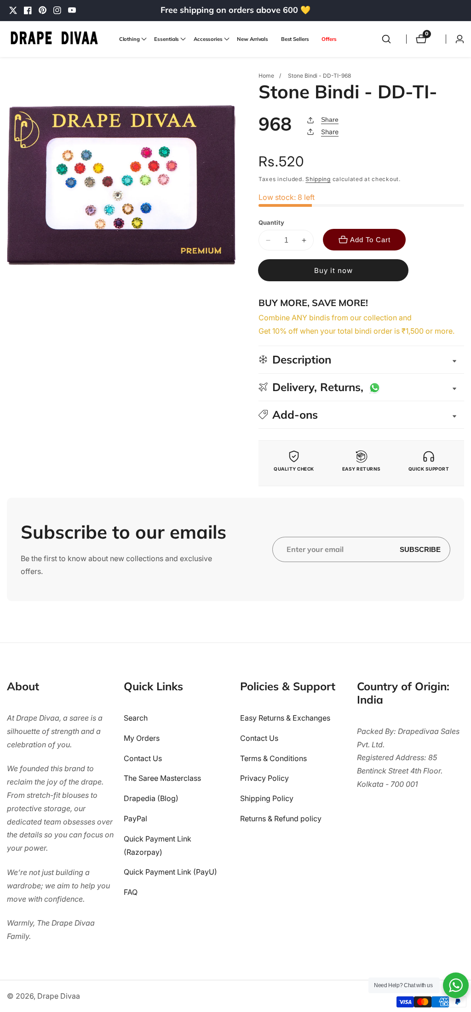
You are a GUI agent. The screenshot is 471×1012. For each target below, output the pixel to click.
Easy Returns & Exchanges (285, 717)
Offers (329, 39)
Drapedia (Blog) (151, 798)
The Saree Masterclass (162, 778)
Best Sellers (295, 39)
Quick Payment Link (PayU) (170, 871)
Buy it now (333, 270)
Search (136, 717)
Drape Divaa (58, 996)
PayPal (135, 818)
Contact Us (143, 758)
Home (266, 75)
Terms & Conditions (273, 758)
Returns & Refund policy (281, 818)
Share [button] (330, 132)
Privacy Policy (264, 778)
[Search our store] (386, 39)
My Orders (142, 738)
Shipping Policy (266, 798)
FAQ (131, 892)
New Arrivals (252, 39)
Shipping (318, 179)
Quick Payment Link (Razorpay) (157, 845)
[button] (130, 39)
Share (330, 119)
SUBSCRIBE (420, 549)
